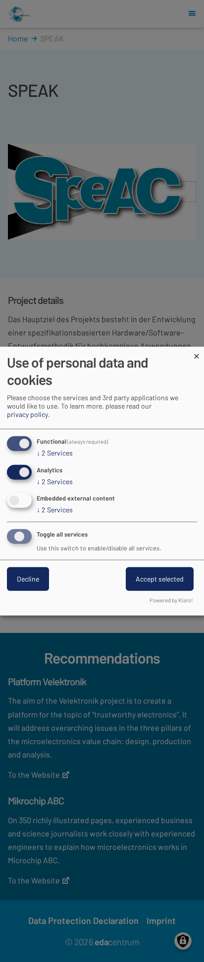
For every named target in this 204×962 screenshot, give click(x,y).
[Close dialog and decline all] (196, 352)
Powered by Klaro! (171, 600)
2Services (55, 453)
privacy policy (27, 414)
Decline (28, 579)
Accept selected (160, 579)
